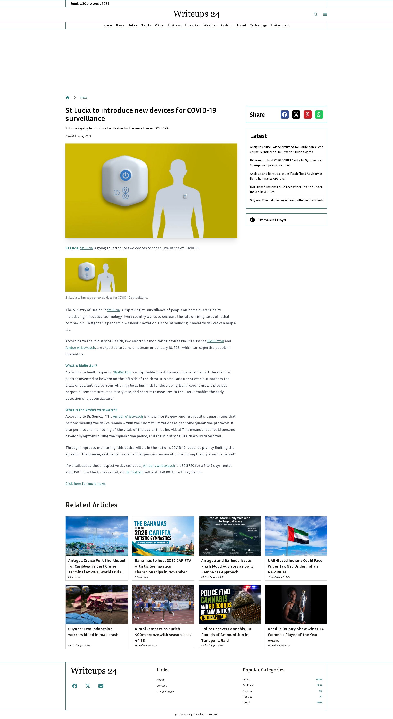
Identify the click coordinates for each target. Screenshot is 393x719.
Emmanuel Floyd (272, 220)
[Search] (316, 14)
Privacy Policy (165, 691)
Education (192, 25)
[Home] (68, 97)
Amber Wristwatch (128, 416)
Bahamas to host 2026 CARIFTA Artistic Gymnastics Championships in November (285, 162)
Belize (132, 25)
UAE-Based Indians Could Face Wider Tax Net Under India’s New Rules (286, 189)
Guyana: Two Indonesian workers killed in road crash (286, 200)
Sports (146, 25)
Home (107, 25)
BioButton (215, 341)
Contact (162, 685)
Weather (210, 25)
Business (174, 25)
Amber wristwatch (80, 347)
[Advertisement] (196, 60)
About (160, 679)
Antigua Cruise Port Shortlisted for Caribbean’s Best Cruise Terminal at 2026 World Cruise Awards (286, 149)
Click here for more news (86, 483)
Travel (241, 25)
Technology (258, 25)
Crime (159, 25)
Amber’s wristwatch (159, 465)
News (120, 25)
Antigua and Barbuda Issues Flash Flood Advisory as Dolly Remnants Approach (286, 175)
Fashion (226, 25)
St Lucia (86, 248)
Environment (280, 25)
